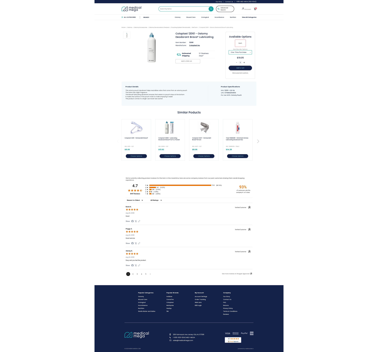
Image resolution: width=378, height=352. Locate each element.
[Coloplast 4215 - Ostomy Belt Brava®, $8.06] (136, 127)
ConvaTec (170, 299)
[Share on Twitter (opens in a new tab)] (136, 221)
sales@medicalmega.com (183, 340)
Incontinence (219, 17)
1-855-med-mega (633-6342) (246, 2)
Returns (226, 305)
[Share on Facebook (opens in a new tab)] (132, 221)
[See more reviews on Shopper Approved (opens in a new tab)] (139, 221)
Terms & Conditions (230, 311)
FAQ (224, 302)
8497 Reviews (137, 194)
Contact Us (229, 2)
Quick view (136, 140)
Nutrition (233, 17)
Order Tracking (200, 299)
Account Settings (201, 296)
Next (258, 141)
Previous (118, 141)
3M (167, 311)
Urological (205, 17)
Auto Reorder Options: (240, 49)
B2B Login (198, 305)
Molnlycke (170, 305)
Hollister (169, 296)
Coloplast (170, 302)
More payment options (240, 73)
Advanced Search (224, 9)
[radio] (189, 185)
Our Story (219, 2)
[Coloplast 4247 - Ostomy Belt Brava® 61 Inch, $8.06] (204, 127)
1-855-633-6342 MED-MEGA (184, 337)
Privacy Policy (228, 308)
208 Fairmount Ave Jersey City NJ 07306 (188, 334)
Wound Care (190, 17)
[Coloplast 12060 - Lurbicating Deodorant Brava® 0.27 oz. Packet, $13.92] (170, 127)
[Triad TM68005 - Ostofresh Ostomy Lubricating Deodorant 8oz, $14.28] (237, 127)
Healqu (169, 308)
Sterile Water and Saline (146, 311)
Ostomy (177, 17)
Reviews (226, 314)
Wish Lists (198, 302)
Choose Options (136, 156)
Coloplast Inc (194, 45)
